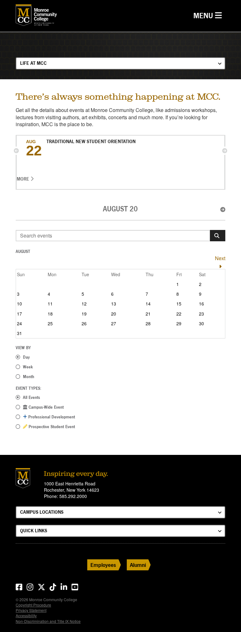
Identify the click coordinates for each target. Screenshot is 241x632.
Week (28, 366)
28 (148, 323)
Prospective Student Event (51, 426)
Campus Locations (41, 512)
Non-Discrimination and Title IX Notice (48, 621)
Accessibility (26, 615)
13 (113, 303)
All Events (31, 397)
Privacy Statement (31, 610)
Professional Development (51, 416)
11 (50, 303)
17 (19, 313)
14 (148, 303)
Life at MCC (33, 63)
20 (113, 313)
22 (178, 313)
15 (178, 303)
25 (50, 323)
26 (84, 323)
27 (113, 323)
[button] (16, 150)
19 (84, 313)
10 (19, 303)
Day (26, 357)
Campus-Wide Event (45, 407)
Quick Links (33, 531)
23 (201, 313)
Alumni (138, 565)
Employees (103, 565)
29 (178, 323)
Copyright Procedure (33, 604)
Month (28, 376)
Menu (209, 15)
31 (19, 333)
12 (84, 303)
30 (201, 323)
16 (201, 303)
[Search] (217, 235)
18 (50, 313)
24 (19, 323)
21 (148, 313)
